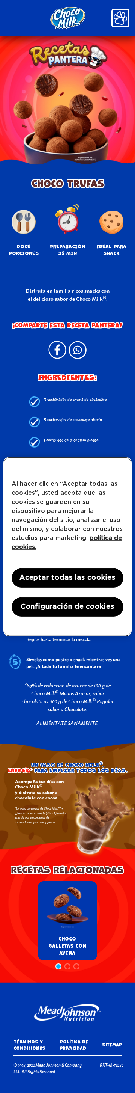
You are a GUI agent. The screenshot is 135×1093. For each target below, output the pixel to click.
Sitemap (112, 1045)
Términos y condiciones (29, 1045)
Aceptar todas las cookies (68, 577)
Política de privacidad (74, 1045)
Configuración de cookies (67, 606)
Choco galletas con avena (67, 946)
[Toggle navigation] (120, 18)
